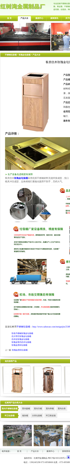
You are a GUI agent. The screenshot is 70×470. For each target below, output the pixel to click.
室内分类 (62, 408)
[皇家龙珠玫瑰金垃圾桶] (47, 393)
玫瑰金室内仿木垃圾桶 (21, 342)
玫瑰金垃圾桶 (25, 55)
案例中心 (39, 18)
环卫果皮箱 (51, 415)
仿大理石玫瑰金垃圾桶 (21, 336)
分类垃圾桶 (37, 415)
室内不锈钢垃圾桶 (9, 408)
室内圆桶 (26, 408)
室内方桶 (38, 408)
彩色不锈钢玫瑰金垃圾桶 (22, 333)
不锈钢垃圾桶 (11, 55)
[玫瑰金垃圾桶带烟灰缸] (16, 393)
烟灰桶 (25, 415)
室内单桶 (50, 408)
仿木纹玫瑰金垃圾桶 (20, 339)
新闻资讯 (54, 18)
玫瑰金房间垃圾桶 (19, 345)
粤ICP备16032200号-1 (57, 458)
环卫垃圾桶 (9, 415)
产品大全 (24, 18)
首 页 (9, 18)
